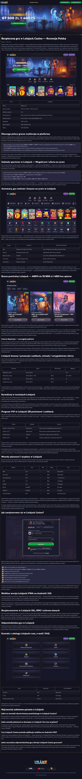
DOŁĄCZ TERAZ (19, 23)
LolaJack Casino (34, 2)
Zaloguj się (65, 2)
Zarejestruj (76, 2)
